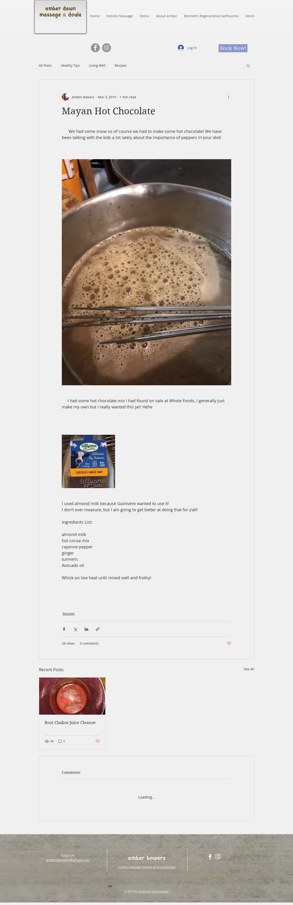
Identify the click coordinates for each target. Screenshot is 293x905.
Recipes (121, 65)
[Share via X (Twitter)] (75, 629)
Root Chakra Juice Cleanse (70, 722)
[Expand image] (88, 461)
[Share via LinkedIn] (86, 629)
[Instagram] (106, 47)
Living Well (97, 65)
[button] (248, 65)
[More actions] (228, 97)
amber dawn (60, 9)
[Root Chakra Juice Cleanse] (72, 696)
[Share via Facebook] (64, 629)
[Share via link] (97, 629)
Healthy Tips (70, 65)
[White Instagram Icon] (217, 852)
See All (249, 669)
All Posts (45, 65)
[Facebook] (95, 47)
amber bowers (147, 854)
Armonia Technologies (154, 887)
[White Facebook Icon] (210, 852)
